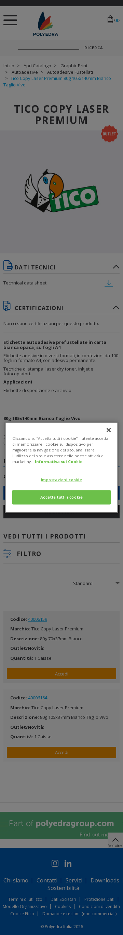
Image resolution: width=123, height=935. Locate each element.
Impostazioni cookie (61, 480)
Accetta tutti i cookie (61, 497)
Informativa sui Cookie (58, 461)
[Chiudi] (108, 429)
